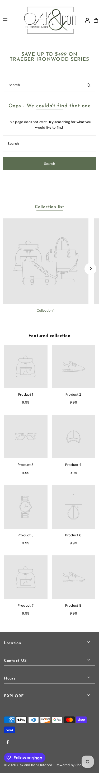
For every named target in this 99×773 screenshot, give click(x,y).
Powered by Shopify (72, 765)
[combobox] (49, 85)
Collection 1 (45, 310)
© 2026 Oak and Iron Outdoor (28, 765)
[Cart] (96, 20)
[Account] (87, 20)
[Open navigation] (10, 20)
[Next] (90, 269)
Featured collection (49, 336)
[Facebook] (8, 742)
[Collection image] (45, 261)
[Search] (88, 85)
